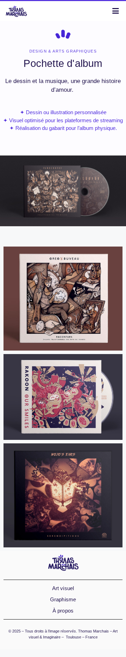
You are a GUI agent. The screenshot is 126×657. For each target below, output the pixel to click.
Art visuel (63, 588)
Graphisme (63, 599)
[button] (63, 232)
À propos (63, 611)
